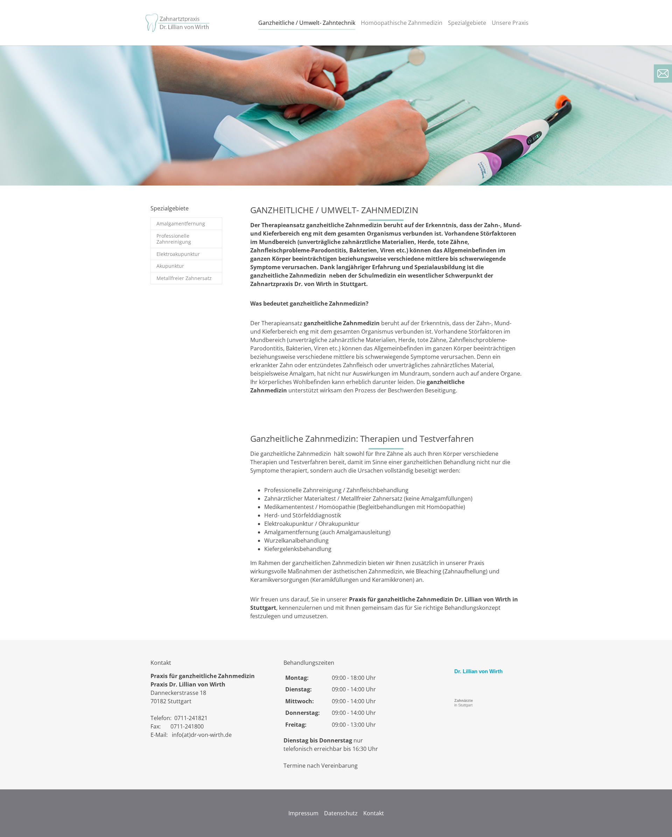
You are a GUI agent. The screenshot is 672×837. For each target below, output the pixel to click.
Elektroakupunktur (178, 254)
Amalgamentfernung (180, 223)
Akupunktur (170, 266)
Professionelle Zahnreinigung (173, 238)
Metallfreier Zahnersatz (184, 278)
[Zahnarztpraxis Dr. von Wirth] (179, 23)
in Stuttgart (463, 702)
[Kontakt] (663, 73)
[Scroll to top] (656, 821)
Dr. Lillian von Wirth (478, 671)
